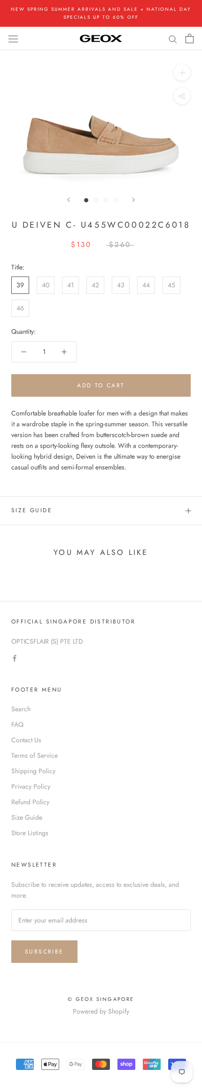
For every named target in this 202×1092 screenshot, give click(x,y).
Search (21, 709)
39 (20, 285)
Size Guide (31, 510)
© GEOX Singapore (101, 999)
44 (146, 285)
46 (20, 308)
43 (120, 285)
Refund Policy (30, 802)
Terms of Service (34, 755)
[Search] (173, 38)
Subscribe (44, 951)
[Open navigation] (13, 38)
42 (95, 285)
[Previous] (68, 200)
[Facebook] (14, 657)
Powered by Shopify (101, 1011)
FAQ (17, 724)
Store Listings (29, 833)
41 (70, 285)
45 (171, 285)
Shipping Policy (33, 771)
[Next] (133, 200)
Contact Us (26, 740)
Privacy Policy (30, 786)
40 (45, 285)
